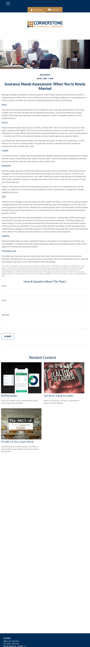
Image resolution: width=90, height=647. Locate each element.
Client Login (38, 10)
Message (5, 314)
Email (4, 300)
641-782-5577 (14, 641)
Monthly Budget (9, 396)
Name (4, 286)
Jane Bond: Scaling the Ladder (58, 396)
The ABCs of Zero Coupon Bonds (17, 442)
